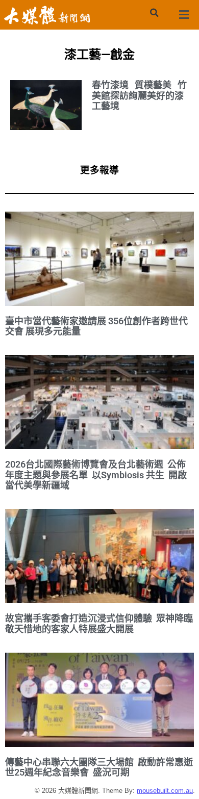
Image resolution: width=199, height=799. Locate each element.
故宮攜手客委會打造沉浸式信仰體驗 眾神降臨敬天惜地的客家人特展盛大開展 (99, 623)
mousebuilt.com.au (165, 790)
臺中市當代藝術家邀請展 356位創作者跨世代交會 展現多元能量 (96, 326)
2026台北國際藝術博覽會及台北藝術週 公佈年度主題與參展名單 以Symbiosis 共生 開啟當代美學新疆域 (96, 475)
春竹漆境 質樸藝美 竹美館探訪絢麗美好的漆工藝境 (139, 95)
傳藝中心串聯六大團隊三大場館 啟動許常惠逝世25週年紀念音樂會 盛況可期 (99, 767)
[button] (154, 12)
